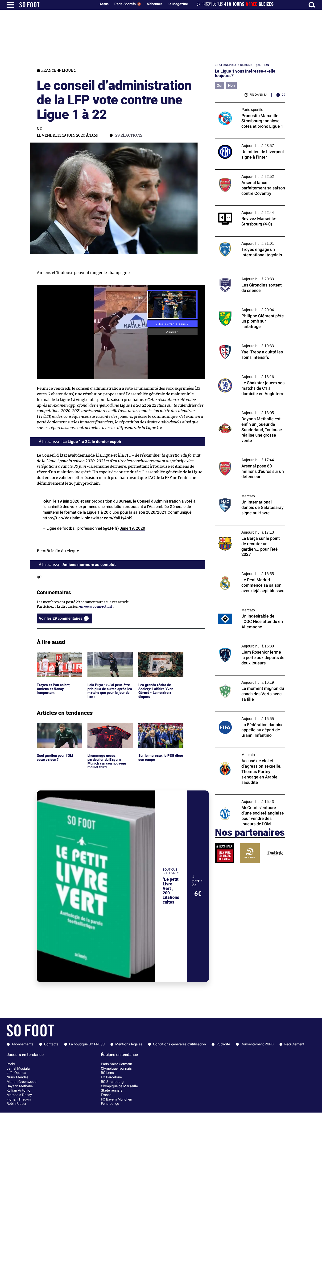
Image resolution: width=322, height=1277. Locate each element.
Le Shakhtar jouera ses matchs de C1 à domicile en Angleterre (246, 374)
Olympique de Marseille (119, 1086)
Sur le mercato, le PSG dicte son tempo (156, 727)
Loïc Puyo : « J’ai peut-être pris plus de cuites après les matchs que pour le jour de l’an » (109, 660)
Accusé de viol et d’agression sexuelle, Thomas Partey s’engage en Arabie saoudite (246, 754)
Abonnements (22, 1044)
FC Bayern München (116, 1099)
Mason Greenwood (21, 1082)
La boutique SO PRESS (87, 1044)
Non (231, 85)
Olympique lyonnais (116, 1068)
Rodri (11, 1064)
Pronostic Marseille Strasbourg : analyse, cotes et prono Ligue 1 (248, 107)
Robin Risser (16, 1103)
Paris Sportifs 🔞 (127, 4)
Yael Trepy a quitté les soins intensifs (245, 341)
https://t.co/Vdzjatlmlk (63, 518)
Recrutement (294, 1044)
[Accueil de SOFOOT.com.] (56, 5)
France (106, 1095)
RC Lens (107, 1073)
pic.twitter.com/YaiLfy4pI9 (108, 518)
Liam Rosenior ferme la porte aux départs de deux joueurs (249, 643)
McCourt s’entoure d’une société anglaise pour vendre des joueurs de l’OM (249, 799)
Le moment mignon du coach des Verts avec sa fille (247, 680)
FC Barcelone (111, 1077)
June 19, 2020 (132, 528)
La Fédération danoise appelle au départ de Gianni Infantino (250, 716)
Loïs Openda (16, 1073)
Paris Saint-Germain (116, 1064)
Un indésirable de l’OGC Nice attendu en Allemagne (248, 607)
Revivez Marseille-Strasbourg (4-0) (244, 207)
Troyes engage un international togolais (248, 238)
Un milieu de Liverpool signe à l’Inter (245, 141)
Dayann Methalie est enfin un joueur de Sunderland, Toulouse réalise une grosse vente (248, 412)
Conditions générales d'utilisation (179, 1044)
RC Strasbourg (112, 1082)
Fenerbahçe (110, 1103)
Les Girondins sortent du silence (242, 274)
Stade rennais (111, 1090)
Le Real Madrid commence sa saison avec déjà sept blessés (248, 571)
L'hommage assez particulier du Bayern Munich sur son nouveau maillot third (107, 731)
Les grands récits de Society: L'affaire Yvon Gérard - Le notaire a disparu (156, 660)
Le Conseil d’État (52, 455)
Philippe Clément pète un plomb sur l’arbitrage (244, 307)
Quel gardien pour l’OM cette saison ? (56, 727)
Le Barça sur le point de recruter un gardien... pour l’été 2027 (244, 530)
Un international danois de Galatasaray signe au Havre (247, 493)
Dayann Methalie (20, 1086)
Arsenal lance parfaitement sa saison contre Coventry (245, 174)
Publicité (223, 1044)
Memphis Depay (19, 1095)
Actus (104, 4)
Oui (219, 85)
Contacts (51, 1044)
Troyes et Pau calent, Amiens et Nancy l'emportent (54, 658)
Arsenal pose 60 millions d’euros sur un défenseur (247, 457)
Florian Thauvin (19, 1099)
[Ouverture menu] (10, 5)
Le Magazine (178, 4)
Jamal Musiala (18, 1068)
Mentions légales (128, 1044)
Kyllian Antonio (18, 1090)
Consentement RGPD (257, 1044)
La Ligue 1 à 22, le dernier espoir (91, 441)
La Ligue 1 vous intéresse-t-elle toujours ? (245, 73)
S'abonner (154, 4)
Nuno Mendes (18, 1077)
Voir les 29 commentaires (60, 618)
